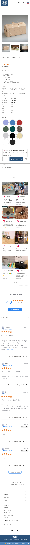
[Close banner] (28, 543)
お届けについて (5, 164)
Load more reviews (15, 472)
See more (15, 282)
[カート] (19, 3)
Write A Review (15, 309)
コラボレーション (8, 512)
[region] (15, 543)
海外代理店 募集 (7, 510)
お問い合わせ (7, 517)
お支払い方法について (7, 167)
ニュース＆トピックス (9, 515)
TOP (3, 484)
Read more (10, 349)
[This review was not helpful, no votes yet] (26, 356)
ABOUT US (6, 505)
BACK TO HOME (7, 524)
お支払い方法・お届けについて (11, 520)
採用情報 (6, 507)
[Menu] (28, 3)
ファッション (7, 484)
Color (4, 117)
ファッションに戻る (15, 482)
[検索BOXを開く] (23, 3)
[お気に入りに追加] (26, 159)
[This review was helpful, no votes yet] (23, 356)
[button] (6, 123)
